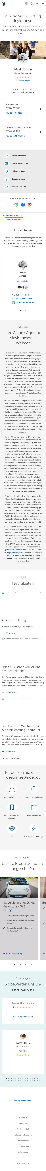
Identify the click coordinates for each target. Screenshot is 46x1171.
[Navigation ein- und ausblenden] (42, 4)
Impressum (23, 1118)
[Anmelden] (37, 3)
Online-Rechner (23, 1146)
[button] (23, 58)
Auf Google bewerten (23, 1016)
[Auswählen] (40, 109)
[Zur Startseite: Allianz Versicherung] (3, 4)
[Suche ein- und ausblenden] (31, 4)
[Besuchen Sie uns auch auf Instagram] (29, 205)
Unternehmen (23, 1140)
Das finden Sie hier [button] (11, 215)
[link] (14, 171)
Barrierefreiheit (23, 1129)
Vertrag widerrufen (22, 1100)
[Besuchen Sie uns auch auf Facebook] (23, 205)
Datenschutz (23, 1123)
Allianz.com (23, 1152)
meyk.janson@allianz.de (17, 552)
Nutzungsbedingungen (23, 1135)
